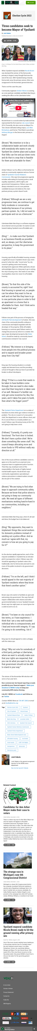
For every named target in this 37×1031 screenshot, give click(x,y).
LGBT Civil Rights (23, 742)
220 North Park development (12, 320)
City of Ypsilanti (11, 711)
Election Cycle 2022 (21, 15)
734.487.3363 (23, 701)
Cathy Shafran (6, 817)
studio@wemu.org (11, 703)
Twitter (6, 696)
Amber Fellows (22, 91)
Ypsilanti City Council (26, 723)
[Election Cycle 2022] (7, 15)
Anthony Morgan (7, 132)
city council (26, 123)
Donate (31, 2)
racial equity (10, 742)
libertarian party (11, 750)
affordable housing (12, 738)
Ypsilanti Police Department (14, 410)
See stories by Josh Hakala (19, 768)
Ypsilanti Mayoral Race (13, 715)
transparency (11, 746)
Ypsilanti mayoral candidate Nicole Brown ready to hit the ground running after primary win (18, 931)
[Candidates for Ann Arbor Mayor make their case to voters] (17, 796)
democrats (22, 746)
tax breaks (25, 738)
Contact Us (6, 996)
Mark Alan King (11, 719)
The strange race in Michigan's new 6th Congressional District (15, 874)
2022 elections (11, 723)
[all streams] (34, 1029)
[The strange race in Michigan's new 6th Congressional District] (17, 860)
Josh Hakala (7, 33)
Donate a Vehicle (8, 988)
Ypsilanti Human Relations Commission (18, 727)
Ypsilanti (25, 707)
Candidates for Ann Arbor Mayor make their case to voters (16, 810)
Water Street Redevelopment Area (16, 734)
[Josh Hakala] (5, 759)
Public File (6, 1000)
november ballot (24, 719)
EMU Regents (7, 1003)
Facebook (19, 694)
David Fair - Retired (7, 940)
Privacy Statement (8, 992)
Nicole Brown (29, 71)
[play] (3, 1029)
